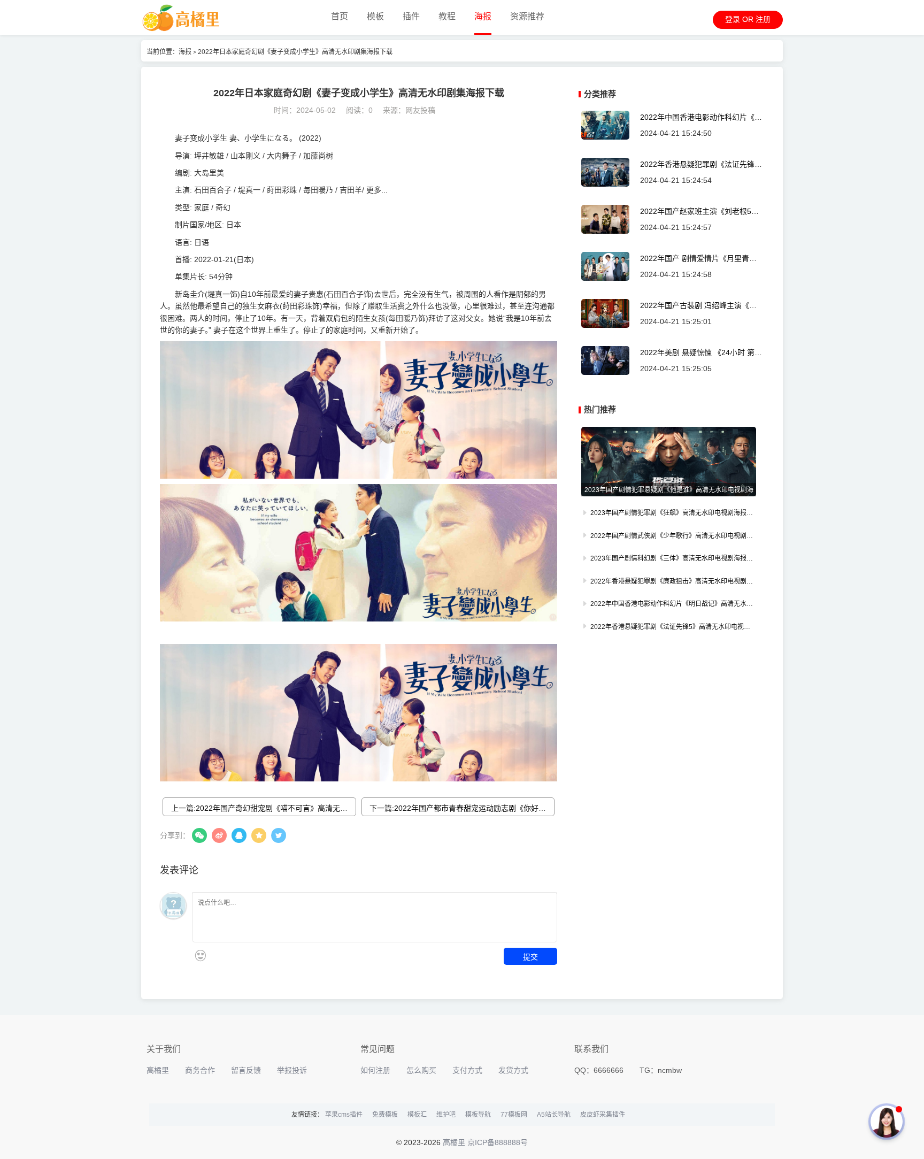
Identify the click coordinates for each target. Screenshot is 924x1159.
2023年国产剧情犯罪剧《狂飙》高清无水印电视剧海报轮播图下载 (668, 514)
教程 (447, 16)
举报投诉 (292, 1070)
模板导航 (478, 1114)
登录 (732, 19)
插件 (411, 16)
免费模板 (385, 1114)
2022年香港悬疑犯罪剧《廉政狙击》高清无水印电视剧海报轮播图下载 (668, 582)
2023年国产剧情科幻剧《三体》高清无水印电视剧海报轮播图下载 (668, 559)
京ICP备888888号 (497, 1142)
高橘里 (158, 1070)
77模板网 (513, 1114)
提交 (530, 956)
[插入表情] (200, 955)
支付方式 (467, 1070)
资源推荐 (527, 16)
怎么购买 (421, 1070)
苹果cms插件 (344, 1114)
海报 (482, 16)
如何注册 (375, 1070)
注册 (763, 19)
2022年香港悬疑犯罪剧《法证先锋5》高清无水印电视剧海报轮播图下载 (701, 164)
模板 (375, 16)
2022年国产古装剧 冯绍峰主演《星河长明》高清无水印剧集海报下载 (698, 306)
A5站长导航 (554, 1114)
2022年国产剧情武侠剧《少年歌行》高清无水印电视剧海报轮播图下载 (668, 537)
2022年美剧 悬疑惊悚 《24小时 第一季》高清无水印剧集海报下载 (701, 353)
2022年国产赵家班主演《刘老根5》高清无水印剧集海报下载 (699, 212)
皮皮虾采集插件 (602, 1114)
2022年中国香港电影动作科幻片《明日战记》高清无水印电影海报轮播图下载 (701, 117)
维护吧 (446, 1114)
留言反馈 (246, 1070)
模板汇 (417, 1114)
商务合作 (200, 1070)
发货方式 (513, 1070)
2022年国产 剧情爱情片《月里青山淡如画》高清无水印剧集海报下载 (698, 259)
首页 (339, 16)
